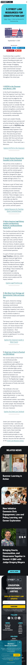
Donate (20, 626)
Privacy (14, 638)
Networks (7, 628)
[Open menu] (26, 2)
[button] (14, 606)
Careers (20, 630)
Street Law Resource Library (15, 440)
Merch (20, 633)
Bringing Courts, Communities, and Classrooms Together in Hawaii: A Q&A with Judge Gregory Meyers (14, 556)
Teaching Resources (8, 630)
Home (5, 19)
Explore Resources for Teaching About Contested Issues (14, 210)
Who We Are (8, 625)
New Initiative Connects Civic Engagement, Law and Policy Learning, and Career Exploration (13, 514)
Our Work (7, 626)
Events (20, 628)
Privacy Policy (20, 610)
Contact (20, 631)
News (9, 19)
